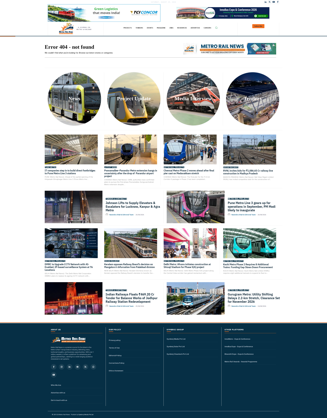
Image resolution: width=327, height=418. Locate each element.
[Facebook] (277, 2)
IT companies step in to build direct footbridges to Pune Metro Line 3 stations (70, 172)
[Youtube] (273, 2)
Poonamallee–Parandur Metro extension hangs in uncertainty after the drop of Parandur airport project (130, 173)
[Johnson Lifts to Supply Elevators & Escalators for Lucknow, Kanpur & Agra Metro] (73, 211)
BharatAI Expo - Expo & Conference (239, 354)
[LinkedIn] (265, 2)
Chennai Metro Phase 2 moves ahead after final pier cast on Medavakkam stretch (189, 172)
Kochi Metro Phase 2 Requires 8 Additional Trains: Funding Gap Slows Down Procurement (248, 266)
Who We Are (56, 385)
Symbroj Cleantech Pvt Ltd (178, 354)
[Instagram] (61, 367)
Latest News (110, 167)
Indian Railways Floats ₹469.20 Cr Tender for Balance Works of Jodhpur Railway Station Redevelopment (131, 298)
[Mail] (77, 367)
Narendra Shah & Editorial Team (121, 215)
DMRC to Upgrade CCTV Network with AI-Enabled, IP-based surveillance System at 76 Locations (69, 267)
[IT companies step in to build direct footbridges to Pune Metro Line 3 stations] (71, 153)
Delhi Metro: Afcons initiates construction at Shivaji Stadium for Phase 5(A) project (187, 265)
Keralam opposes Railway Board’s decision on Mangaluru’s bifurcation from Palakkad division (129, 265)
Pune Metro (50, 167)
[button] (216, 27)
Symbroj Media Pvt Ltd (176, 339)
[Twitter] (269, 2)
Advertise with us (58, 393)
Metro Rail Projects (174, 167)
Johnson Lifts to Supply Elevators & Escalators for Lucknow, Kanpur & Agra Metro (133, 206)
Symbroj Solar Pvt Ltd (176, 346)
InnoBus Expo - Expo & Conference (239, 346)
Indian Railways (231, 167)
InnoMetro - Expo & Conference (237, 339)
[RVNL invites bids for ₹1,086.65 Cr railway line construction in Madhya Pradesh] (249, 153)
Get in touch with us (59, 400)
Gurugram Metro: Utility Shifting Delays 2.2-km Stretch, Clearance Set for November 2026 (254, 298)
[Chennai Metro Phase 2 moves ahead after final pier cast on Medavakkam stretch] (190, 153)
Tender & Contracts (116, 199)
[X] (85, 367)
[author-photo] (107, 214)
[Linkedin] (69, 367)
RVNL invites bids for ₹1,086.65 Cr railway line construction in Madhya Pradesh (248, 172)
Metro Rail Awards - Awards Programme (241, 362)
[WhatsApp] (93, 367)
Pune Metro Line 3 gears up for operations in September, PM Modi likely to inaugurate (252, 206)
